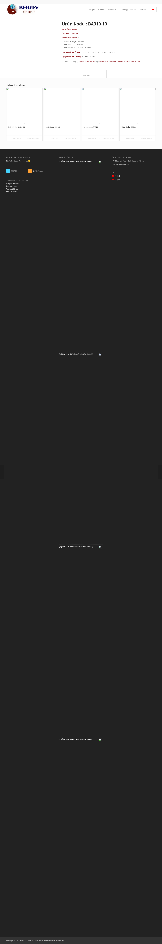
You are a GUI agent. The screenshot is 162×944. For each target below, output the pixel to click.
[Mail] (154, 2)
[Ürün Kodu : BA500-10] (160, 472)
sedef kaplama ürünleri (132, 62)
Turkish (117, 176)
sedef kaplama (118, 62)
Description (84, 75)
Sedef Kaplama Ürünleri (87, 62)
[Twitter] (146, 2)
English (117, 179)
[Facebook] (150, 2)
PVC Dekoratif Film (119, 161)
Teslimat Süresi (12, 189)
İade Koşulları (11, 186)
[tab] (84, 74)
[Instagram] (142, 2)
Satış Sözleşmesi (12, 183)
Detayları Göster (33, 138)
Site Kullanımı (11, 191)
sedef (111, 62)
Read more (17, 138)
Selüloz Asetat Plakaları (121, 165)
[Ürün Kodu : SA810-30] (2, 472)
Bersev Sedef (103, 62)
